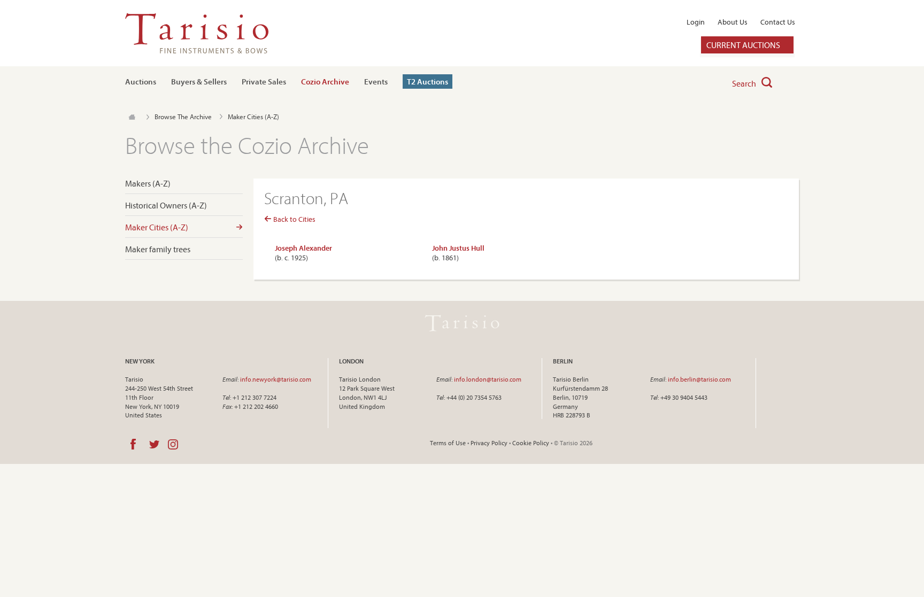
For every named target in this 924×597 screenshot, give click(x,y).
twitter (154, 444)
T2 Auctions (427, 81)
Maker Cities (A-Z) (156, 227)
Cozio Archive (325, 81)
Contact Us (777, 22)
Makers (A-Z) (148, 184)
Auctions (140, 81)
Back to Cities (293, 219)
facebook (133, 444)
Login (696, 22)
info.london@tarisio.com (487, 379)
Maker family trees (157, 249)
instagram (173, 444)
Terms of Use (448, 443)
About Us (733, 22)
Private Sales (264, 81)
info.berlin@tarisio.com (699, 379)
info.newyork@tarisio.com (275, 379)
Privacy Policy (489, 443)
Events (376, 81)
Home (131, 117)
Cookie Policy (530, 443)
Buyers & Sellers (199, 81)
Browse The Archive (183, 116)
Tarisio (462, 322)
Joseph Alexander (303, 248)
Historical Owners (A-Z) (166, 205)
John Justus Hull (458, 248)
